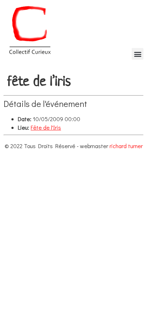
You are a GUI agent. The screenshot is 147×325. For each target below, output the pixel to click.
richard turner (126, 146)
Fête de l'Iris (46, 127)
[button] (137, 54)
